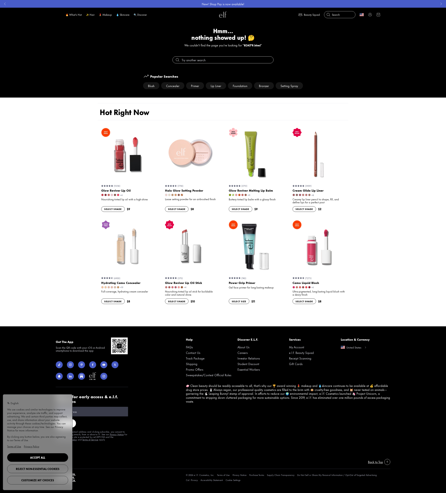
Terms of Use (223, 475)
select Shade (113, 209)
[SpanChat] (59, 376)
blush (151, 85)
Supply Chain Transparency (280, 475)
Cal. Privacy (192, 480)
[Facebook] (92, 364)
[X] (115, 364)
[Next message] (441, 4)
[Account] (370, 14)
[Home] (223, 14)
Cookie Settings (233, 480)
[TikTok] (59, 364)
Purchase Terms (256, 475)
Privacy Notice (117, 434)
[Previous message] (5, 4)
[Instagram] (70, 364)
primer (195, 85)
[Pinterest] (81, 364)
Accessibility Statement (212, 480)
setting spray (289, 85)
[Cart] (378, 15)
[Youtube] (103, 364)
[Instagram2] (103, 376)
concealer (172, 85)
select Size (239, 301)
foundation (240, 85)
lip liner (216, 85)
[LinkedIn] (70, 376)
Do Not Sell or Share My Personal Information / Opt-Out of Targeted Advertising (337, 475)
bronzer (264, 85)
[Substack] (81, 376)
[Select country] (362, 14)
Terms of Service (90, 439)
